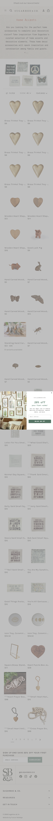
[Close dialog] (51, 393)
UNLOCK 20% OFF (39, 421)
